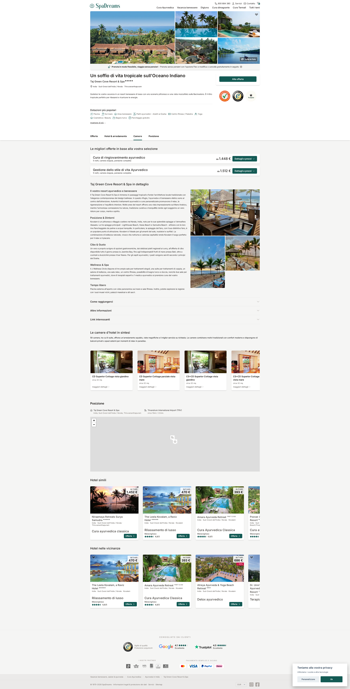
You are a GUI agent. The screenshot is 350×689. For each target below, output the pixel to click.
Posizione (154, 136)
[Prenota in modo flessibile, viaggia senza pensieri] (241, 67)
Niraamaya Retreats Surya (107, 518)
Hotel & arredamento (115, 136)
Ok (331, 679)
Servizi (151, 684)
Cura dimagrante (221, 7)
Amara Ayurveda (216, 517)
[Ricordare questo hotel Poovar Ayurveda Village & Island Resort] (251, 489)
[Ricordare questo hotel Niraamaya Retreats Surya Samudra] (93, 489)
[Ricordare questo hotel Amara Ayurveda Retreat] (199, 489)
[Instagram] (251, 684)
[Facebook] (257, 684)
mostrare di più (97, 123)
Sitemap (159, 684)
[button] (172, 437)
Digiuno (205, 7)
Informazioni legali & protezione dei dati (130, 684)
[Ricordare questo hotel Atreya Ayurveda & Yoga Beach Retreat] (199, 557)
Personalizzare (308, 679)
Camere (137, 136)
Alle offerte (238, 79)
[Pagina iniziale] (105, 5)
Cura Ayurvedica (165, 7)
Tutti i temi (254, 7)
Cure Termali (239, 7)
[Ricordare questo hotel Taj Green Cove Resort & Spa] (256, 14)
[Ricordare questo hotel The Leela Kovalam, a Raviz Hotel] (146, 489)
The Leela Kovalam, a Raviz (161, 518)
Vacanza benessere (187, 7)
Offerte (94, 136)
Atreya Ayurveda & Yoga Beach (215, 587)
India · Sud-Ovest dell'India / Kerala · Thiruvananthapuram (117, 86)
